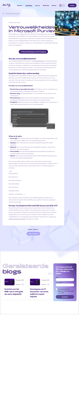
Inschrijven (65, 297)
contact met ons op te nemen (17, 219)
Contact (72, 5)
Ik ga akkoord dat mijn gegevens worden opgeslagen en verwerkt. (66, 291)
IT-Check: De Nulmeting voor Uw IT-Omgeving (33, 52)
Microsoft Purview (39, 61)
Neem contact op (33, 233)
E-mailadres (59, 282)
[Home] (6, 5)
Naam (57, 277)
